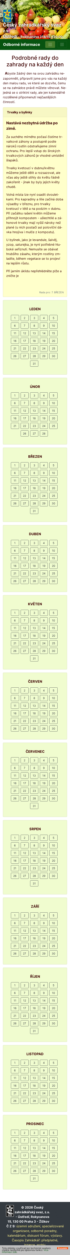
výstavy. (57, 1235)
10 (53, 325)
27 (24, 356)
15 (53, 333)
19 (44, 340)
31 (34, 363)
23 (34, 348)
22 (24, 348)
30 (53, 356)
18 (34, 340)
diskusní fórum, (38, 1235)
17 (24, 340)
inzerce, (30, 1245)
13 (34, 333)
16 (15, 340)
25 (53, 348)
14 (44, 333)
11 (15, 333)
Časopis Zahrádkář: (26, 1240)
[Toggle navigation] (50, 44)
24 (44, 348)
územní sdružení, (28, 1226)
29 (44, 356)
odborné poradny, (44, 1231)
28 (34, 356)
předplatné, (49, 1240)
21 (14, 348)
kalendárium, (17, 1235)
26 (15, 356)
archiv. (41, 1245)
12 (24, 333)
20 (53, 340)
